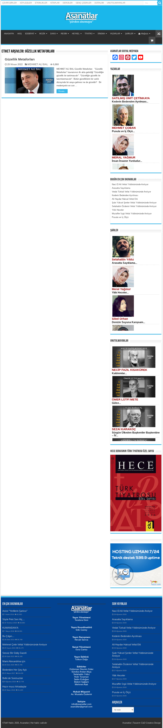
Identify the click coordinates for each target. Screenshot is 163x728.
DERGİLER (68, 3)
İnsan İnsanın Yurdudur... (127, 161)
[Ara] (159, 2)
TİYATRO (88, 34)
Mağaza (144, 34)
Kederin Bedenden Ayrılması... (130, 101)
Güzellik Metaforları (20, 59)
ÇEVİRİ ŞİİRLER (9, 3)
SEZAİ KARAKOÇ (124, 429)
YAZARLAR (115, 34)
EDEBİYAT (29, 34)
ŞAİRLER (129, 34)
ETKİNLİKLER (41, 3)
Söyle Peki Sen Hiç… (13, 619)
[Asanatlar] (81, 17)
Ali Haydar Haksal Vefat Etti (126, 644)
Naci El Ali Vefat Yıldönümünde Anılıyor (132, 611)
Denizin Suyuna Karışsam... (128, 322)
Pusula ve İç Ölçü (121, 692)
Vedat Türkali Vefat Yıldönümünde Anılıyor (134, 627)
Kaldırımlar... (119, 373)
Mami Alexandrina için (13, 661)
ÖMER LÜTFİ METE (125, 399)
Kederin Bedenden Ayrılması (127, 636)
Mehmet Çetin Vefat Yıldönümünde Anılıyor (24, 644)
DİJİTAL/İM (99, 3)
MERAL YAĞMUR (123, 157)
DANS (53, 34)
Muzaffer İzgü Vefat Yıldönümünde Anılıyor (134, 683)
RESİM (64, 34)
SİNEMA (101, 34)
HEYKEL (76, 34)
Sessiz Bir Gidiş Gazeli (14, 653)
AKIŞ (19, 34)
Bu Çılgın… (8, 636)
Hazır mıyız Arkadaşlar (14, 686)
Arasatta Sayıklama (122, 619)
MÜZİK (42, 34)
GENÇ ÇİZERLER (83, 3)
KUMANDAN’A (10, 627)
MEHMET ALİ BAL (38, 64)
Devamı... (62, 91)
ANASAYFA (9, 34)
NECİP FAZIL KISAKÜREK (129, 369)
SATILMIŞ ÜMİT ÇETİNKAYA (131, 98)
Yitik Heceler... (120, 292)
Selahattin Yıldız (123, 259)
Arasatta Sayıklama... (124, 263)
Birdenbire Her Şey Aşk (14, 669)
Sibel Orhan (120, 318)
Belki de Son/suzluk (12, 678)
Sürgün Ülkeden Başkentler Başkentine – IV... (136, 434)
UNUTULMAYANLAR (116, 3)
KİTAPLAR (55, 3)
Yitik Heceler (118, 675)
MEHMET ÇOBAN (124, 127)
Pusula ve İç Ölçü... (123, 131)
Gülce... (116, 403)
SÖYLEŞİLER (26, 3)
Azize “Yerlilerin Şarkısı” (14, 611)
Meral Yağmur (121, 289)
